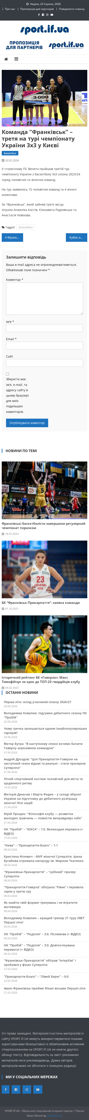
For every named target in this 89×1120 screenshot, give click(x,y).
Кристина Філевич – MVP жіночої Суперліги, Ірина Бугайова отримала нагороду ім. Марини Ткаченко (44, 858)
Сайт (9, 356)
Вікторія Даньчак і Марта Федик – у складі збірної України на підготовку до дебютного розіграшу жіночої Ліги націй (42, 798)
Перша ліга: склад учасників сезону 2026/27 (37, 702)
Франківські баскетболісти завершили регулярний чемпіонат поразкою (43, 525)
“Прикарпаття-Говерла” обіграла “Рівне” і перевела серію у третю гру (43, 889)
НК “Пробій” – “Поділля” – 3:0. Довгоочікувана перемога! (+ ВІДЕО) (39, 947)
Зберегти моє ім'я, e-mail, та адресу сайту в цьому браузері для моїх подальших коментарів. (17, 395)
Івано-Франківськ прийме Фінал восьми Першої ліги (45, 988)
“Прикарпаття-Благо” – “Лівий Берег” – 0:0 (36, 976)
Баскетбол (10, 153)
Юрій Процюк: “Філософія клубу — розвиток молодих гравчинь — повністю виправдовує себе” (43, 816)
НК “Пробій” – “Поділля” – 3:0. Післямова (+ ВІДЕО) (42, 934)
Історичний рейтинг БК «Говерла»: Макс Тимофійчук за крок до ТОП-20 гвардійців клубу (41, 679)
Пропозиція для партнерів (37, 9)
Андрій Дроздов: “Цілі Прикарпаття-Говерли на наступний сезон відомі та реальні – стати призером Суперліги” (45, 763)
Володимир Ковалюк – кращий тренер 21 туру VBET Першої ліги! (44, 920)
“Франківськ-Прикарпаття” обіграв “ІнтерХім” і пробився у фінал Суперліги (40, 962)
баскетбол (26, 227)
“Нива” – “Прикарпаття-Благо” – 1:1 (31, 845)
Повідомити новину (71, 9)
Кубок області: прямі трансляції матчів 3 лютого (78, 237)
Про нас (10, 9)
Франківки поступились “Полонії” (15, 237)
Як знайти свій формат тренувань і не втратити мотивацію (41, 905)
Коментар (14, 280)
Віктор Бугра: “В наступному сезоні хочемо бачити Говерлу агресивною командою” (43, 746)
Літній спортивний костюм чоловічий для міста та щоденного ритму (43, 781)
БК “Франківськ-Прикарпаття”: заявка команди (41, 602)
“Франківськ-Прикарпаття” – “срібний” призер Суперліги (40, 874)
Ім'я (10, 322)
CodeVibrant (54, 1115)
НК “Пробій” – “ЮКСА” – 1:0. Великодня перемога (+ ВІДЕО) (43, 831)
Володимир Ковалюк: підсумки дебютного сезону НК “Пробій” (45, 715)
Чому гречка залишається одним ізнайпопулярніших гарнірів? (45, 730)
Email (11, 339)
